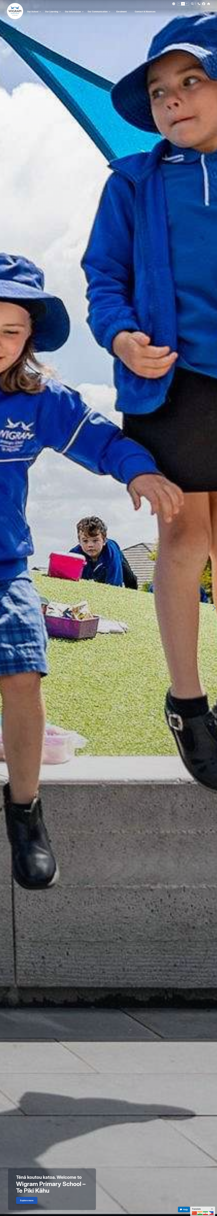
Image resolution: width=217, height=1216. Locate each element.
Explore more (26, 1200)
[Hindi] (199, 1213)
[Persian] (205, 1213)
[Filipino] (210, 1213)
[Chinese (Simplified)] (194, 1213)
